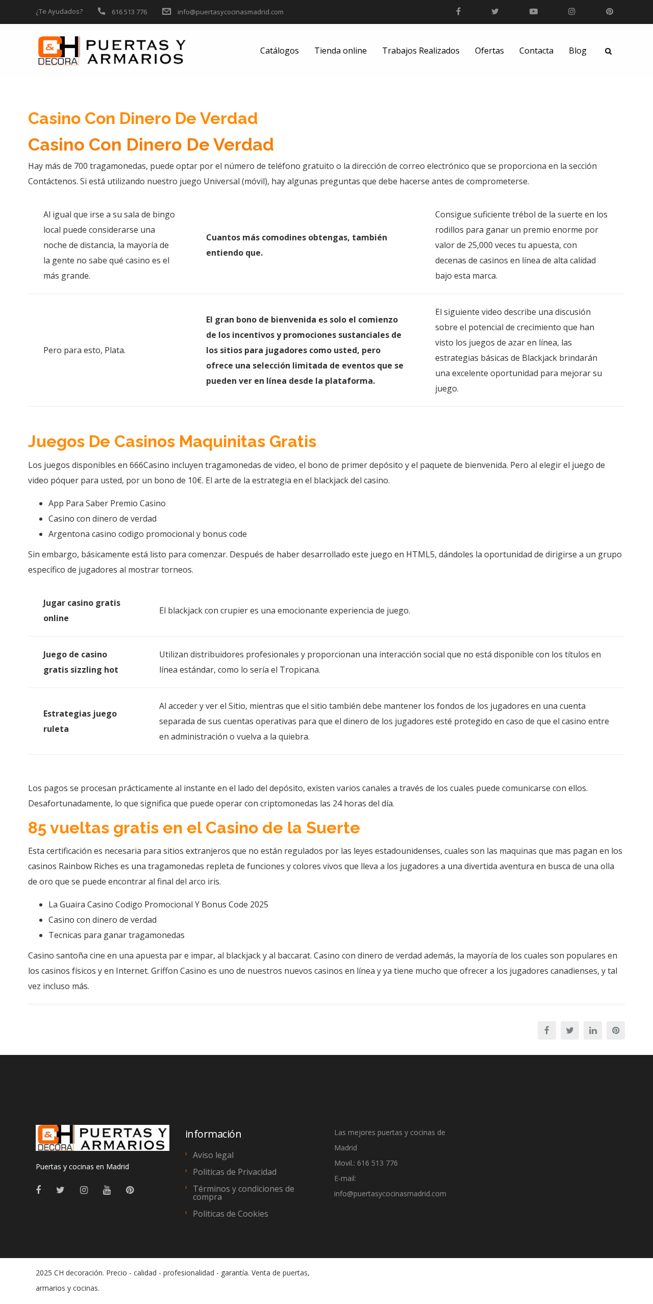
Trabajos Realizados (421, 50)
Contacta (536, 50)
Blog (578, 50)
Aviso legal (213, 1155)
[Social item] (38, 1189)
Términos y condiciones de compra (243, 1192)
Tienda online (340, 50)
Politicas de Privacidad (235, 1171)
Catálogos (279, 50)
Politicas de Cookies (230, 1213)
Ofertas (489, 50)
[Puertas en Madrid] (102, 1142)
